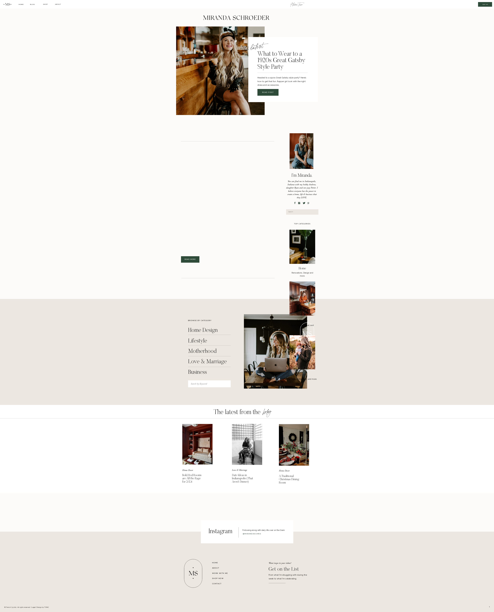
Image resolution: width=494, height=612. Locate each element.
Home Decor (187, 470)
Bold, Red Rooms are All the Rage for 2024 (191, 478)
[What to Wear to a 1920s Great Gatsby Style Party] (220, 70)
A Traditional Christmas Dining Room (289, 479)
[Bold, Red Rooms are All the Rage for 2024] (197, 444)
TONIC (46, 607)
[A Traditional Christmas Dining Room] (294, 445)
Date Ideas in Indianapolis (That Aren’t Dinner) (242, 478)
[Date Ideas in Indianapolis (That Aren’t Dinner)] (247, 444)
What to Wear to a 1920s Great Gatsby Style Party (281, 60)
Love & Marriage (239, 470)
